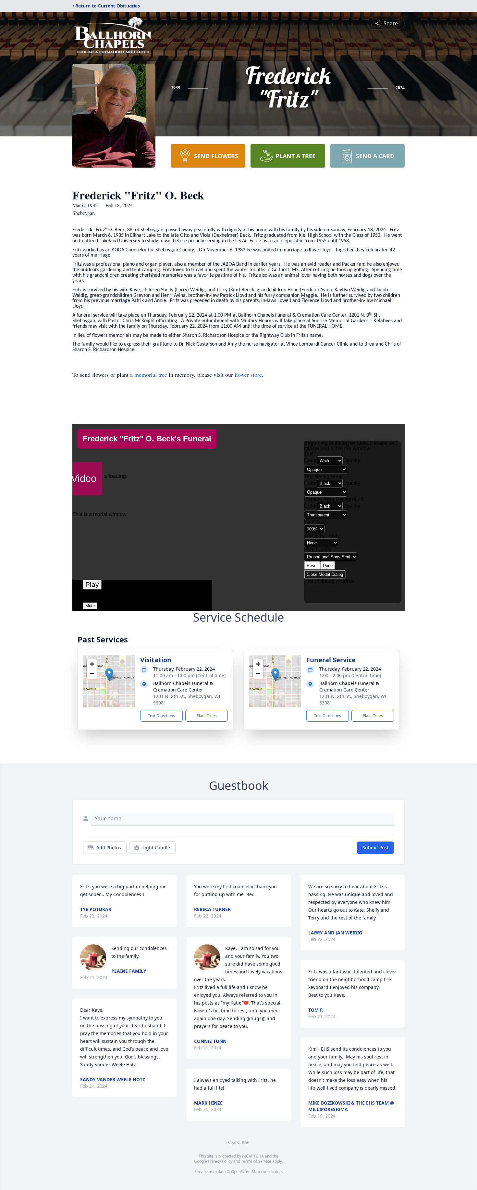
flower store (248, 374)
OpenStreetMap (245, 1171)
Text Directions (161, 715)
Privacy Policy (220, 1161)
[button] (109, 674)
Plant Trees (207, 715)
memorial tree (150, 374)
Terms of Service (256, 1161)
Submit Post (375, 847)
